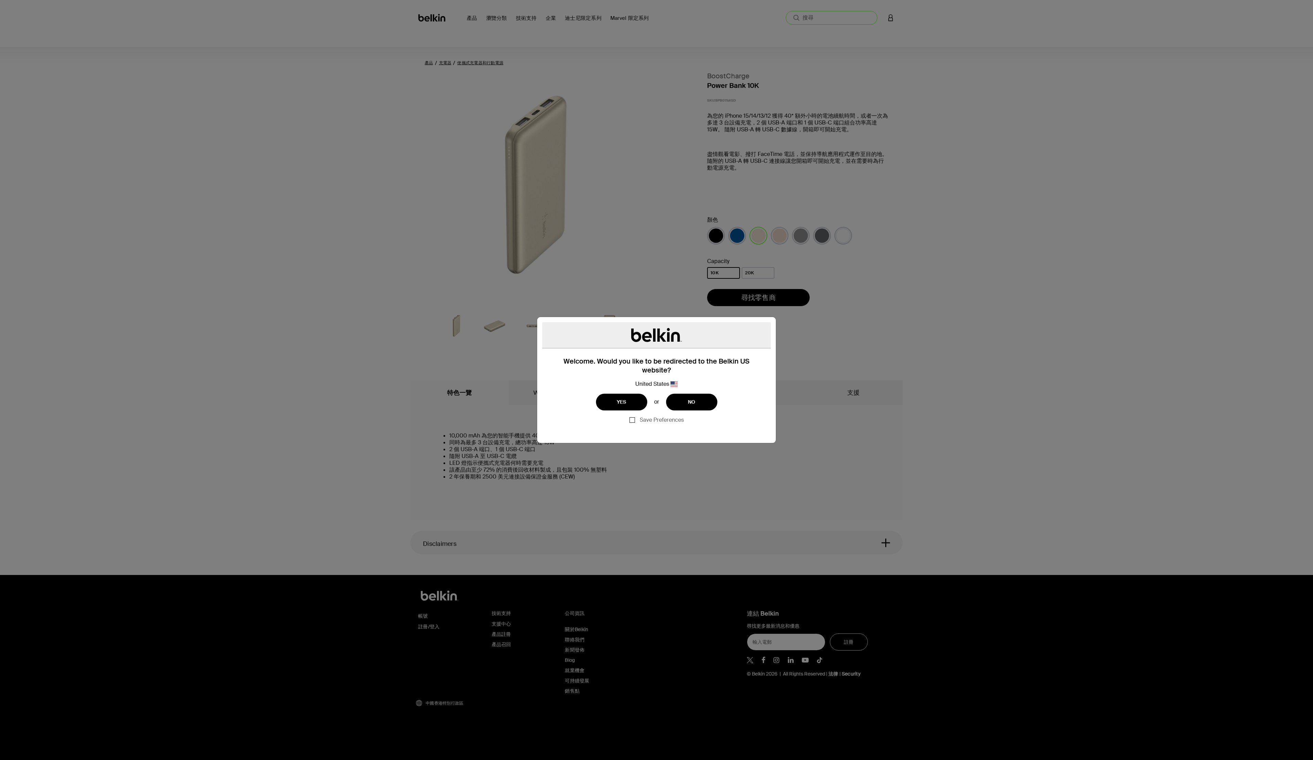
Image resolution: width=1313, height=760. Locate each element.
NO (691, 402)
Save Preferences (662, 419)
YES (621, 402)
